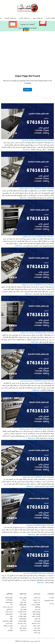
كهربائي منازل (36, 614)
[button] (45, 18)
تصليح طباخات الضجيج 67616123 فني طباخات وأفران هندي (38, 140)
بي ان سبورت (36, 600)
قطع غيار (10, 630)
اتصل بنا (52, 597)
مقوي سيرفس (36, 611)
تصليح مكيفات (9, 614)
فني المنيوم (10, 609)
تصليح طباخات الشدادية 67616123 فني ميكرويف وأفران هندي (37, 380)
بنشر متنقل (37, 602)
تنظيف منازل (22, 597)
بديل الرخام (23, 630)
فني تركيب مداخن (8, 607)
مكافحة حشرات (36, 604)
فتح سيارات (37, 621)
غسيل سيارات (9, 611)
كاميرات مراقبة (36, 616)
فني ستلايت (37, 597)
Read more (26, 149)
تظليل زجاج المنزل (8, 621)
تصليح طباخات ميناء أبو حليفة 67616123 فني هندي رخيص (38, 573)
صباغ (11, 618)
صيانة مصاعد (36, 630)
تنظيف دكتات (22, 614)
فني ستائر (23, 625)
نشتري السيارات (22, 611)
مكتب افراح (23, 602)
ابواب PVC (37, 632)
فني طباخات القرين (24, 18)
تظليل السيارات (22, 621)
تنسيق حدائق (22, 628)
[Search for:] (27, 98)
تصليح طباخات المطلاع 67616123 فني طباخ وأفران (40, 525)
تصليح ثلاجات (9, 600)
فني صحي (37, 609)
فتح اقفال (37, 607)
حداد (11, 604)
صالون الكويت (22, 604)
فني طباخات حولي (37, 18)
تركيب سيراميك (36, 623)
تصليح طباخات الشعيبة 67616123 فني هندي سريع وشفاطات (37, 284)
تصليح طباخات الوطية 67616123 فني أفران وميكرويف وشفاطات (36, 429)
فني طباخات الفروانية (10, 18)
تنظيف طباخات (22, 616)
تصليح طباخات (22, 618)
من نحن (52, 603)
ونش (11, 616)
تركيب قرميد (9, 623)
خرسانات (23, 600)
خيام (11, 628)
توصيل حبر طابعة (8, 625)
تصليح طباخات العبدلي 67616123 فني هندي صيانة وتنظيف (38, 477)
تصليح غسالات (9, 597)
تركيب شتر (37, 628)
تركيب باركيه (36, 625)
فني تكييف (23, 607)
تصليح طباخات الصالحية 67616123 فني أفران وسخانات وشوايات (36, 188)
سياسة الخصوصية (49, 600)
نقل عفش (37, 618)
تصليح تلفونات (9, 602)
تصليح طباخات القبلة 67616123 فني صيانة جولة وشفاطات (38, 236)
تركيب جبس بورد (21, 623)
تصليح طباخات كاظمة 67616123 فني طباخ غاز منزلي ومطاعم (37, 332)
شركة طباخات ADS (22, 641)
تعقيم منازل (23, 609)
